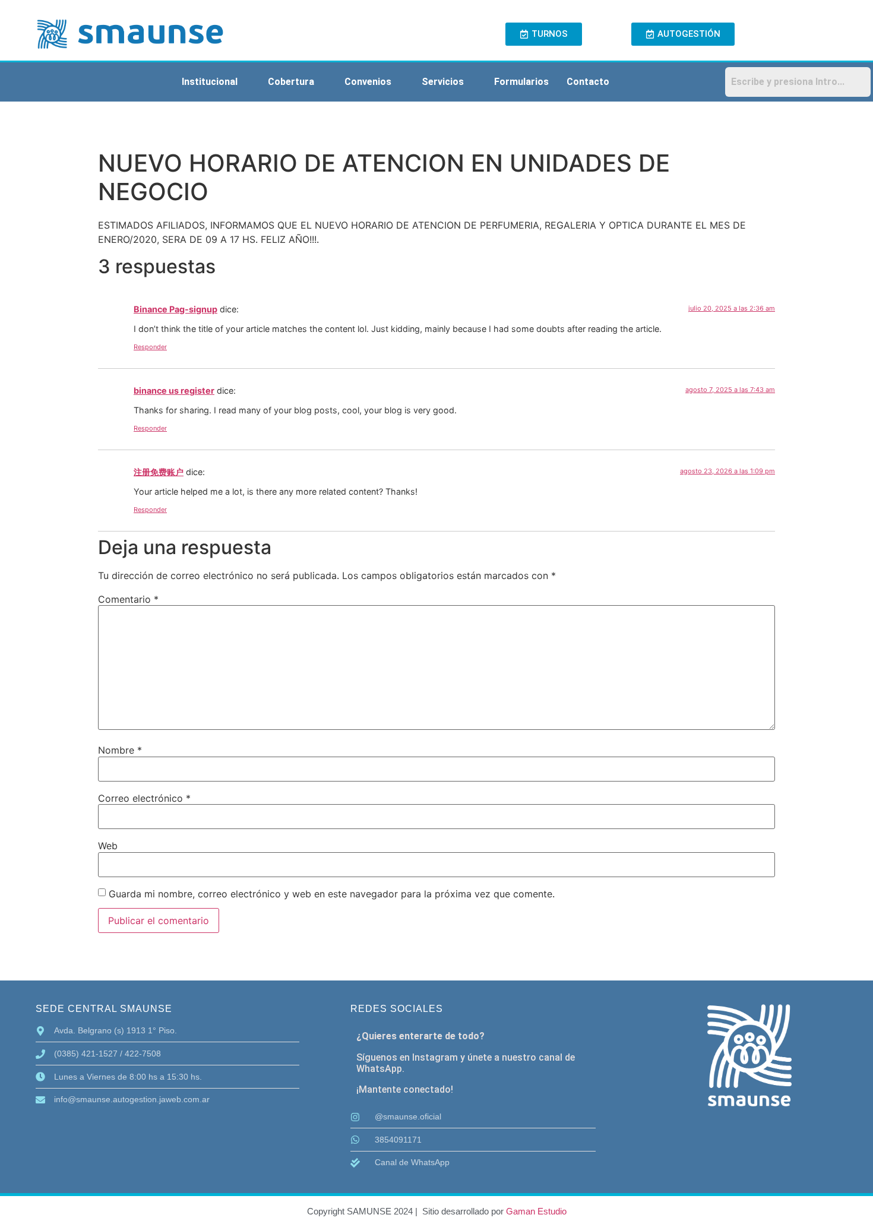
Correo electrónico (144, 798)
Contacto (588, 81)
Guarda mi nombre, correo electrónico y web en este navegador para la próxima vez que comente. (332, 894)
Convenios (367, 81)
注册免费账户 (159, 472)
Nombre (120, 750)
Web (108, 845)
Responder (150, 347)
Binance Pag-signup (175, 309)
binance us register (174, 390)
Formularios (521, 81)
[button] (216, 82)
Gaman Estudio (536, 1211)
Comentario (128, 599)
